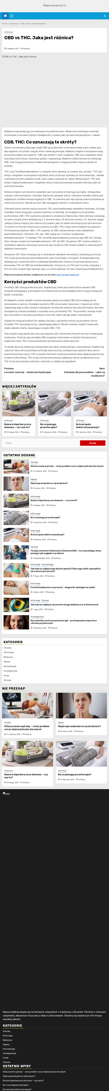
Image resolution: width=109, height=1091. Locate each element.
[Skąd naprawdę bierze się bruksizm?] (16, 484)
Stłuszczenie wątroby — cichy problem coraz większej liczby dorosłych (67, 466)
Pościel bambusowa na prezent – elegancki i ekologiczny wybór (63, 587)
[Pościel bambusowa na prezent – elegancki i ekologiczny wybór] (16, 588)
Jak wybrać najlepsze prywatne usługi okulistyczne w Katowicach (64, 604)
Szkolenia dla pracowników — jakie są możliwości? (84, 372)
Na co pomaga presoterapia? (48, 426)
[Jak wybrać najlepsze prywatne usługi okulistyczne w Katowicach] (16, 605)
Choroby (34, 462)
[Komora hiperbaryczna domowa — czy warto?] (18, 403)
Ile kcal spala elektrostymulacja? (87, 426)
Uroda (6, 675)
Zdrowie (34, 547)
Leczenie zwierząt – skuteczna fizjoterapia (27, 370)
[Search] (105, 16)
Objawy (34, 479)
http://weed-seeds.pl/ (67, 274)
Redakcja (26, 49)
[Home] (5, 16)
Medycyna (8, 657)
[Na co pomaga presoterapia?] (54, 403)
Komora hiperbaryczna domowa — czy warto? (17, 426)
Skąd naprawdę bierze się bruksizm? (49, 483)
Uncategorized (37, 617)
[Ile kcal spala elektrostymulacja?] (90, 403)
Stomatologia (47, 564)
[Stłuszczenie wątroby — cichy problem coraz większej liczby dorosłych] (16, 466)
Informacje (8, 32)
